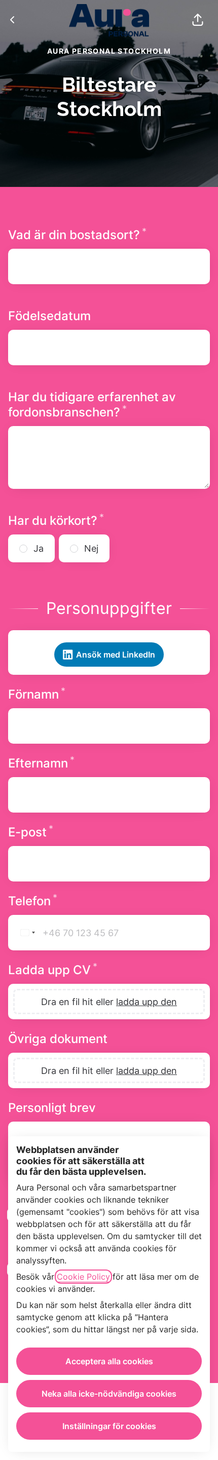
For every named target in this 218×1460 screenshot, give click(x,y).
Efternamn (78, 763)
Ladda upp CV (89, 970)
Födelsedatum (49, 316)
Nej (91, 548)
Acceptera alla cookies (109, 1361)
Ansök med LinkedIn (115, 654)
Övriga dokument (57, 1038)
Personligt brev (52, 1107)
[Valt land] (24, 932)
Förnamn (73, 694)
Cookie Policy (83, 1277)
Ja (38, 548)
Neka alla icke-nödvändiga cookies (109, 1394)
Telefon (69, 901)
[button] (198, 20)
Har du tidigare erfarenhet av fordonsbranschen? (104, 404)
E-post (67, 832)
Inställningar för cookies (109, 1426)
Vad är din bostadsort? (109, 234)
